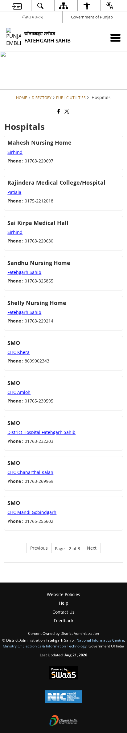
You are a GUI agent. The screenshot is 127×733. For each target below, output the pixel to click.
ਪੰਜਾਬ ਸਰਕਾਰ (32, 17)
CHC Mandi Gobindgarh (31, 512)
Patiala (14, 192)
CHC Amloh (19, 392)
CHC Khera (18, 352)
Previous (39, 548)
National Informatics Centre (100, 640)
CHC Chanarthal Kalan (30, 472)
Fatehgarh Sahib (24, 272)
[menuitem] (17, 5)
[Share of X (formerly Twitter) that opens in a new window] (66, 111)
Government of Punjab (92, 17)
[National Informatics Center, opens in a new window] (63, 697)
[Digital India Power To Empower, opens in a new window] (63, 721)
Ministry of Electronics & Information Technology (45, 645)
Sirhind (15, 152)
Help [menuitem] (63, 603)
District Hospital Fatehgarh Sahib (41, 432)
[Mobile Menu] (115, 37)
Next (91, 548)
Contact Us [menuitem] (63, 612)
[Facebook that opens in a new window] (58, 111)
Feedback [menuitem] (63, 620)
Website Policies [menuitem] (63, 594)
